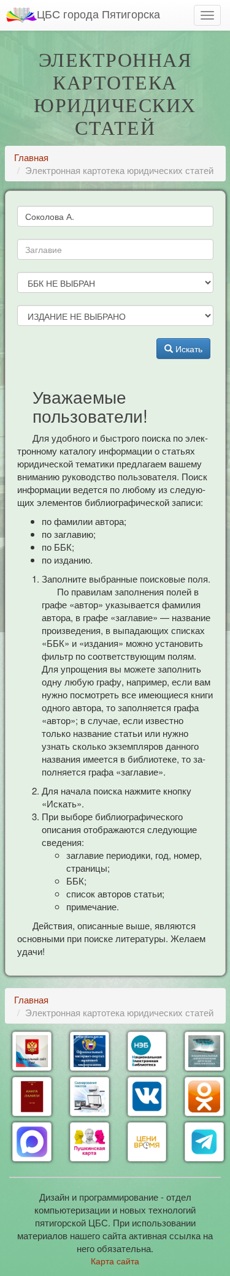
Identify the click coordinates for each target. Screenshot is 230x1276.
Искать (187, 348)
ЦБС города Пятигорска (98, 13)
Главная (31, 157)
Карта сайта (115, 1261)
